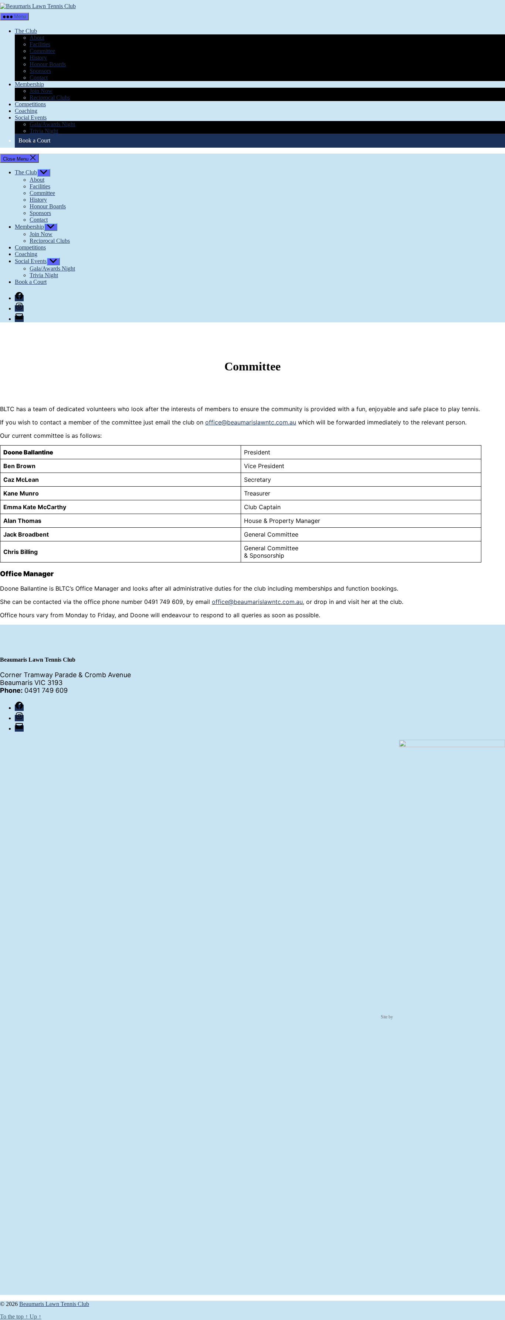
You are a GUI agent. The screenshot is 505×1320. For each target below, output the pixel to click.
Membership (29, 84)
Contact (39, 77)
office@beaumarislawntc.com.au (250, 422)
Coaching (26, 111)
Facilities (40, 44)
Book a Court (34, 140)
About (37, 37)
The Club (26, 31)
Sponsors (40, 71)
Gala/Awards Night (52, 124)
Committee (42, 51)
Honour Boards (48, 64)
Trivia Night (44, 131)
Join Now (41, 91)
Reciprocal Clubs (50, 97)
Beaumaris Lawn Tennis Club (54, 1304)
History (38, 57)
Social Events (31, 117)
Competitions (30, 104)
